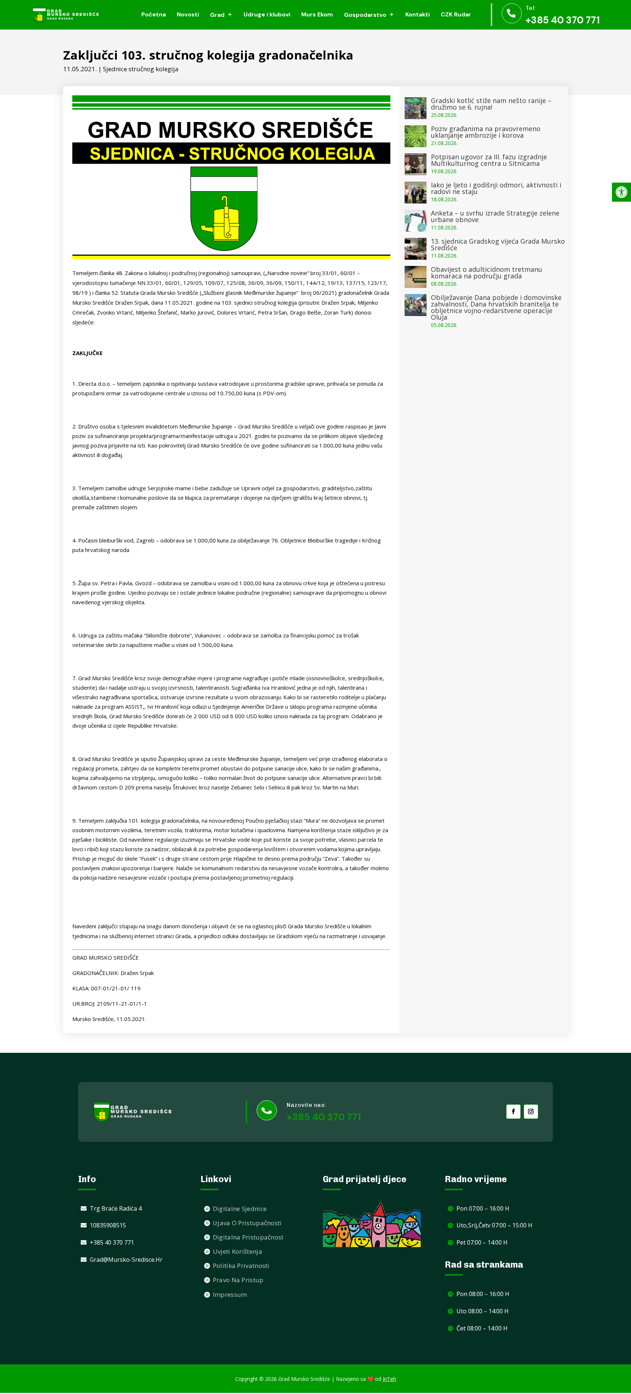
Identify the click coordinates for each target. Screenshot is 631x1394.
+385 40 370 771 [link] (562, 20)
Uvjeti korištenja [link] (237, 1251)
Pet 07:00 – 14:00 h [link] (482, 1242)
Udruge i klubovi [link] (267, 14)
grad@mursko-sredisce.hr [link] (126, 1260)
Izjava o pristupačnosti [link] (247, 1223)
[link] (621, 192)
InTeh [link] (389, 1378)
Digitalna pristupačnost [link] (248, 1237)
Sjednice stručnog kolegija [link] (141, 69)
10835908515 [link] (108, 1225)
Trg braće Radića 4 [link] (116, 1208)
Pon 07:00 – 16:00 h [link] (482, 1208)
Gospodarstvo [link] (365, 15)
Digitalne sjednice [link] (240, 1208)
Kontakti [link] (417, 14)
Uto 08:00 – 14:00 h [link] (482, 1311)
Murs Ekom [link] (317, 14)
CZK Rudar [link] (456, 14)
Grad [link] (217, 15)
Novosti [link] (188, 14)
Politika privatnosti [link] (241, 1265)
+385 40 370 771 (324, 1117)
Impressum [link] (230, 1294)
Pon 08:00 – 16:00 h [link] (482, 1294)
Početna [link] (153, 14)
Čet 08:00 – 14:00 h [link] (482, 1328)
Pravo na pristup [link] (238, 1280)
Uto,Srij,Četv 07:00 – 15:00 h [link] (494, 1225)
